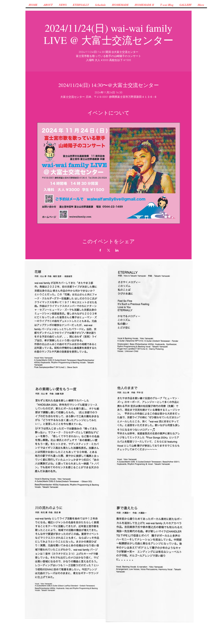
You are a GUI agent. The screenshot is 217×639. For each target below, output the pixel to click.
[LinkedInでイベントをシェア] (117, 250)
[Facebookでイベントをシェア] (100, 250)
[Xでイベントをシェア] (108, 250)
